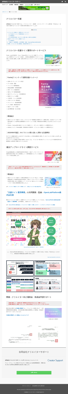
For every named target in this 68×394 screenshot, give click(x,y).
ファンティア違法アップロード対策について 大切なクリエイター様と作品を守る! (25, 186)
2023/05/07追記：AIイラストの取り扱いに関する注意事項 (22, 37)
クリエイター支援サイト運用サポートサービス (18, 32)
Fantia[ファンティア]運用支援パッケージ (19, 34)
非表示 (35, 29)
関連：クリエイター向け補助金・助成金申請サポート (19, 43)
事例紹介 (22, 4)
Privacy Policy (38, 389)
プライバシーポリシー (26, 385)
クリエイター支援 (29, 4)
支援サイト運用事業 (16, 192)
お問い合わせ (37, 4)
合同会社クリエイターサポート (11, 1)
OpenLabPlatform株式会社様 (53, 199)
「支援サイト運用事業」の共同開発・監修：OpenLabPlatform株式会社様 (24, 42)
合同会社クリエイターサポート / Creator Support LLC (34, 392)
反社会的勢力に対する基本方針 (38, 385)
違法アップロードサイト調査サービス (16, 38)
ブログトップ (5, 4)
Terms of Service (46, 389)
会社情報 (11, 4)
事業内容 (16, 4)
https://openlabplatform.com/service (54, 257)
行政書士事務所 (19, 308)
